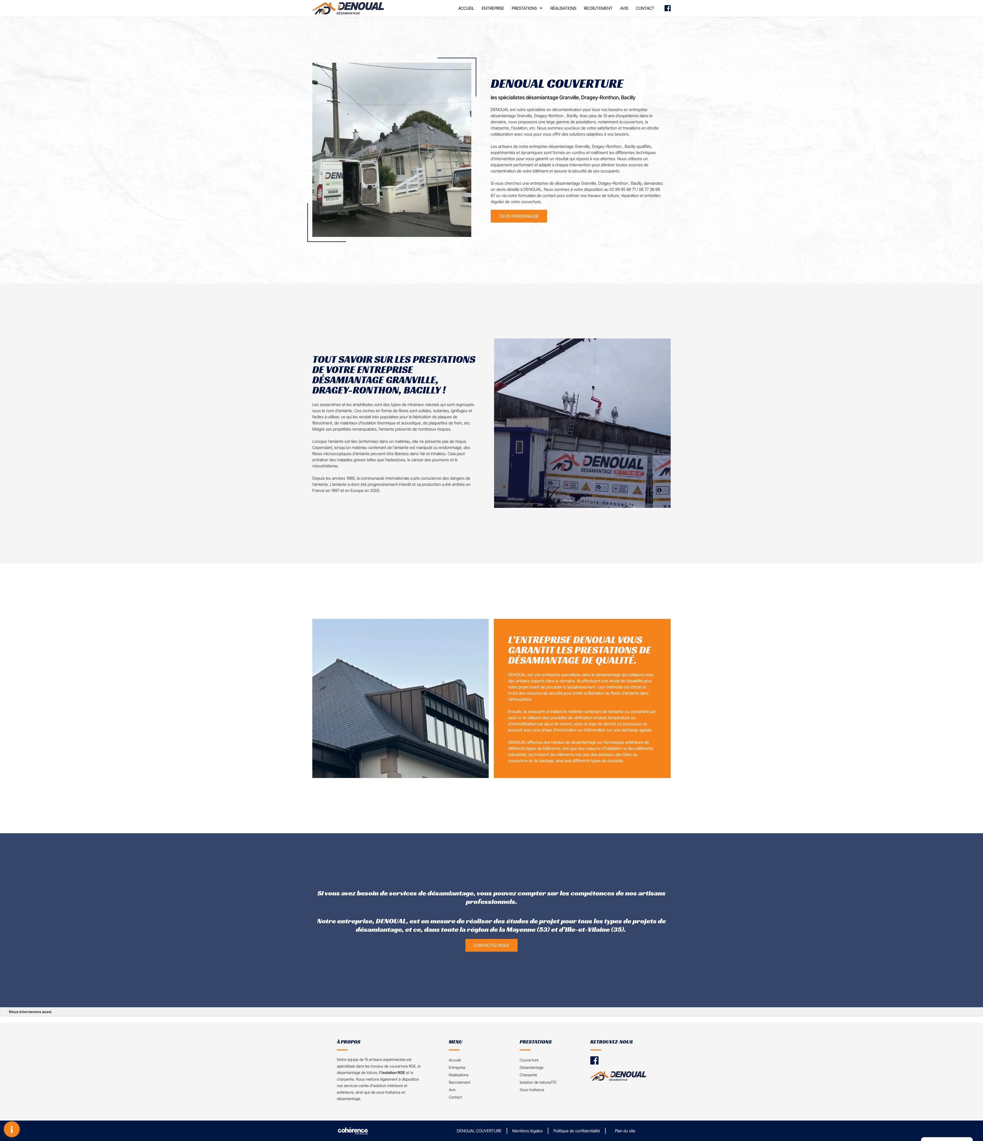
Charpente (528, 1074)
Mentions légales (527, 1130)
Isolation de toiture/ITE (538, 1082)
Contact (645, 8)
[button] (519, 216)
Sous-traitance (532, 1089)
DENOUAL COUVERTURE (479, 1130)
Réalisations (563, 8)
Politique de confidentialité (576, 1130)
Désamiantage (531, 1067)
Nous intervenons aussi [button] (30, 1012)
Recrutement (598, 8)
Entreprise (493, 8)
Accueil (466, 8)
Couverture (529, 1060)
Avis (624, 8)
